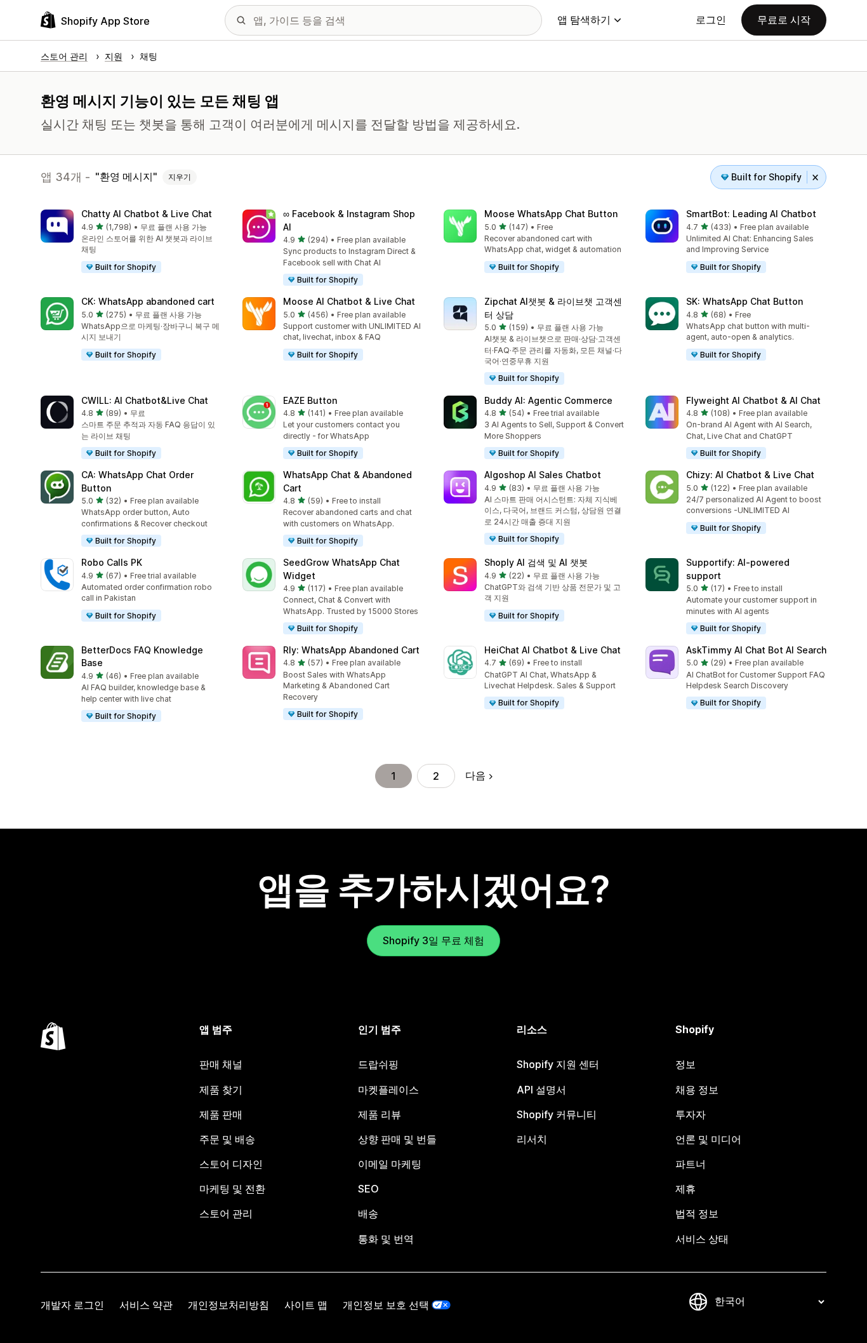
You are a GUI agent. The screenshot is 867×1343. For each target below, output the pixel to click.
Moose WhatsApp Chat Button (551, 213)
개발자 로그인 (72, 1305)
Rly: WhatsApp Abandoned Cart (351, 650)
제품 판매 (220, 1114)
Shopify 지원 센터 (558, 1064)
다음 (475, 775)
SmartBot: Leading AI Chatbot (751, 213)
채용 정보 (696, 1089)
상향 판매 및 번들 (397, 1139)
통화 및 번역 (386, 1239)
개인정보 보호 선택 (386, 1305)
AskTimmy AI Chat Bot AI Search (756, 650)
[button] (131, 242)
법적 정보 (696, 1213)
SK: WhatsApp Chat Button (744, 301)
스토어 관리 (226, 1213)
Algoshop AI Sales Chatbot (542, 474)
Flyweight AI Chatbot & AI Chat (753, 400)
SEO (368, 1188)
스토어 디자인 (231, 1164)
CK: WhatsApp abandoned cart (148, 301)
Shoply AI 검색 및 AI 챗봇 (536, 562)
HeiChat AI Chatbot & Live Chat (552, 650)
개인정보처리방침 (228, 1305)
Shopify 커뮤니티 (557, 1114)
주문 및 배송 (227, 1139)
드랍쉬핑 (378, 1064)
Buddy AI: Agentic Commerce (548, 400)
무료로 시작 (784, 19)
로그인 (711, 19)
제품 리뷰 (379, 1114)
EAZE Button (310, 400)
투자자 (690, 1114)
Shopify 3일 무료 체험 (433, 940)
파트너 (690, 1164)
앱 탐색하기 (584, 19)
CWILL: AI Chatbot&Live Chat (144, 400)
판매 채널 (220, 1064)
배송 (368, 1213)
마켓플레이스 (388, 1089)
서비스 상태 (702, 1239)
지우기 (179, 177)
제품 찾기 (220, 1089)
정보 (685, 1064)
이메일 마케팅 (389, 1164)
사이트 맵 (306, 1305)
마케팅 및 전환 (232, 1188)
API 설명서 (541, 1089)
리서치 (532, 1139)
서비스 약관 (146, 1305)
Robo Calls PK (111, 562)
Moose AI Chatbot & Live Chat (349, 301)
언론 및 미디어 (708, 1139)
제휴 (685, 1188)
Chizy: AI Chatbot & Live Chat (750, 474)
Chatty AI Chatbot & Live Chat (146, 213)
